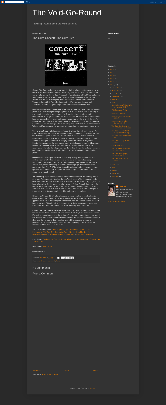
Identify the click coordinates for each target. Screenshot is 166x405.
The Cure (79, 234)
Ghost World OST (118, 146)
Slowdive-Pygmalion (119, 113)
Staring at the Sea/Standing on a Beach (58, 239)
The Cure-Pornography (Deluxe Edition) (120, 154)
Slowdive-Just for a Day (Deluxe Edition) (120, 122)
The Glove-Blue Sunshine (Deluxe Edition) (121, 149)
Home (66, 371)
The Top (46, 232)
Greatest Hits (95, 239)
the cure (58, 261)
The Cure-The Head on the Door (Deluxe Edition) (121, 132)
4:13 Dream (89, 234)
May (113, 167)
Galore (85, 239)
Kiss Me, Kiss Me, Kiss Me (79, 232)
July (113, 102)
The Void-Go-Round (66, 12)
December (116, 87)
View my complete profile (116, 201)
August (114, 99)
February (115, 176)
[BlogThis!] (65, 258)
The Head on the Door (59, 232)
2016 (112, 75)
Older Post (95, 371)
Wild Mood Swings (56, 234)
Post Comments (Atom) (50, 374)
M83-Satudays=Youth (119, 110)
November (116, 90)
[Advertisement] (66, 350)
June (114, 164)
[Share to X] (67, 258)
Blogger (92, 388)
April (113, 170)
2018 (112, 69)
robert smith (51, 261)
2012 (112, 82)
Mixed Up (78, 239)
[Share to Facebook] (70, 258)
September (116, 96)
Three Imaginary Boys (60, 230)
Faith (88, 230)
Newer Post (37, 371)
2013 (112, 79)
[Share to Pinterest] (72, 258)
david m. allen (42, 261)
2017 (112, 72)
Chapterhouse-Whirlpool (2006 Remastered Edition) (122, 106)
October (115, 93)
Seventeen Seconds (77, 230)
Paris (50, 247)
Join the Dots (38, 242)
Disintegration (37, 234)
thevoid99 (122, 186)
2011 (112, 85)
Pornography (37, 232)
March (114, 173)
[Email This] (62, 258)
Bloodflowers (70, 234)
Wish (46, 234)
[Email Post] (58, 257)
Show (45, 247)
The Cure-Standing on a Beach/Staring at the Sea (121, 127)
